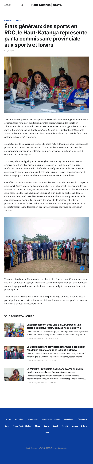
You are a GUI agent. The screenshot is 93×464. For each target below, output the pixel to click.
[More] (16, 5)
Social (55, 426)
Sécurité (65, 426)
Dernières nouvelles (13, 21)
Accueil (7, 5)
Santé (7, 426)
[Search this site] (22, 5)
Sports (46, 426)
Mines (37, 426)
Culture (46, 432)
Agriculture (68, 419)
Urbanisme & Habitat (80, 426)
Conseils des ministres (51, 419)
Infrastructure (82, 419)
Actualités (19, 419)
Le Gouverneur (33, 419)
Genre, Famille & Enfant (22, 426)
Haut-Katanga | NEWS (46, 4)
